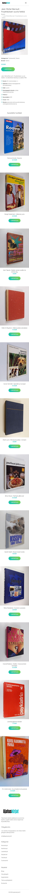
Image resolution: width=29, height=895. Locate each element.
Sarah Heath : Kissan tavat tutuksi (15, 552)
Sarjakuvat (4, 854)
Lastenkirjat (4, 851)
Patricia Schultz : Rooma (14, 158)
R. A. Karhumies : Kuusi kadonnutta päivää (14, 789)
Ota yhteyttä (4, 874)
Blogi (2, 871)
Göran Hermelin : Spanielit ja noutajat (15, 384)
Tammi (17, 58)
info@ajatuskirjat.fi (6, 836)
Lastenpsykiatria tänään (14, 721)
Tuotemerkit (11, 58)
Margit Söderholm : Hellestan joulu (15, 214)
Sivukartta (4, 883)
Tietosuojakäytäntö (6, 880)
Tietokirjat (4, 857)
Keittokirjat (4, 848)
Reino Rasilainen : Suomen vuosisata (14, 608)
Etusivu (3, 14)
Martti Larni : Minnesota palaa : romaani (14, 440)
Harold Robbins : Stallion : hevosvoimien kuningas (14, 664)
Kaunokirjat (4, 845)
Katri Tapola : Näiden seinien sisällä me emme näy (14, 271)
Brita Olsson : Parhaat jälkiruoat (14, 496)
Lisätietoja (8, 69)
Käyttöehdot (4, 877)
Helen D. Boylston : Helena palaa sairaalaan (14, 328)
